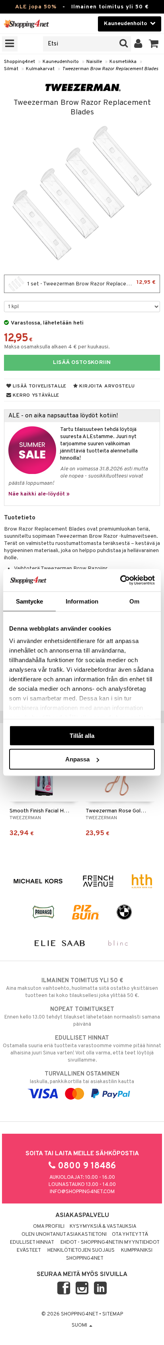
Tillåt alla (82, 735)
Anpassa (77, 759)
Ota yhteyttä (130, 1234)
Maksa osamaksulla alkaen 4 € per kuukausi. (57, 347)
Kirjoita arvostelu (106, 386)
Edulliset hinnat (32, 1242)
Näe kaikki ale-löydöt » (39, 494)
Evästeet (29, 1250)
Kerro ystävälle (35, 395)
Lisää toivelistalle (39, 386)
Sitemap (112, 1314)
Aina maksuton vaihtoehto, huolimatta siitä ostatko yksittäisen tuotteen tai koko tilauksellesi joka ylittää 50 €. (82, 988)
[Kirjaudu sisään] (138, 43)
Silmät (11, 69)
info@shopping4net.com (82, 1192)
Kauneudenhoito (61, 62)
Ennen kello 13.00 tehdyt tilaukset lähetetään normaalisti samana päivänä (82, 1017)
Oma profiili (48, 1226)
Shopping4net (19, 62)
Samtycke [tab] (29, 601)
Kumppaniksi (136, 1250)
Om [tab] (134, 601)
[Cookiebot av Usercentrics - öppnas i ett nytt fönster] (120, 580)
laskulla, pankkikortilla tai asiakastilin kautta (82, 1077)
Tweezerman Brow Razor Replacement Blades (110, 69)
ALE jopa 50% (36, 7)
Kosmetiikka (123, 62)
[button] (154, 43)
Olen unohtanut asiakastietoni (64, 1234)
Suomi (80, 1325)
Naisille (94, 62)
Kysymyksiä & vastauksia (103, 1226)
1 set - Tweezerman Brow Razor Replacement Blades (91, 283)
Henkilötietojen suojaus (81, 1250)
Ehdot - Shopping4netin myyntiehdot (110, 1242)
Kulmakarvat (40, 69)
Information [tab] (82, 601)
